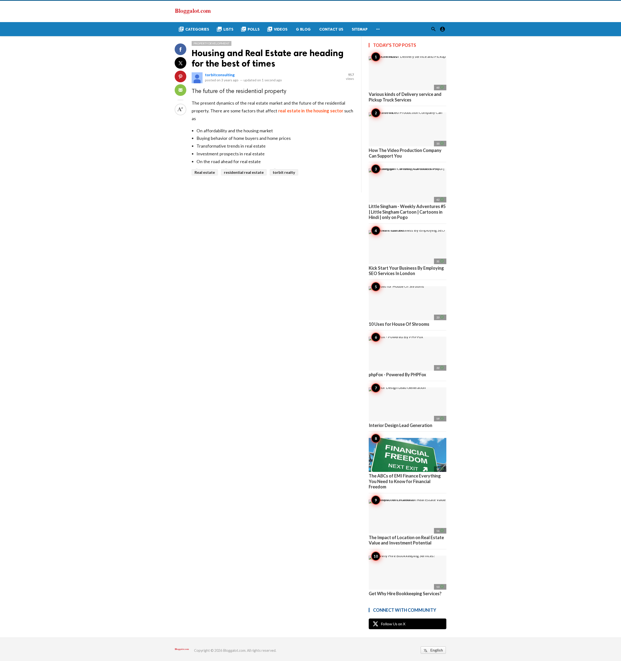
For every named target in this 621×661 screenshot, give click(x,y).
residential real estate (244, 172)
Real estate (205, 172)
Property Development (211, 43)
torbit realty (284, 172)
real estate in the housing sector (310, 110)
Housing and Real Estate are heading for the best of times (267, 58)
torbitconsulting (220, 74)
